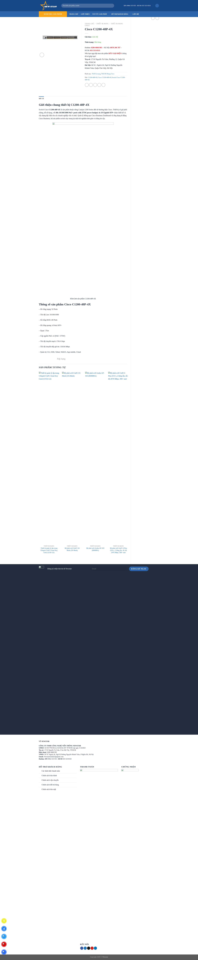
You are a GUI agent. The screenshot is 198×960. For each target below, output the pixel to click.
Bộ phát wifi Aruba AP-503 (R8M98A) (95, 549)
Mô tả (41, 98)
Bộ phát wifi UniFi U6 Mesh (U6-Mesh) (72, 549)
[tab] (41, 98)
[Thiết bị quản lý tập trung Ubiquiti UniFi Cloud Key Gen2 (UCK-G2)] (49, 458)
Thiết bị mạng (102, 23)
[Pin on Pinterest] (99, 85)
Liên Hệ (136, 14)
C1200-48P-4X (92, 77)
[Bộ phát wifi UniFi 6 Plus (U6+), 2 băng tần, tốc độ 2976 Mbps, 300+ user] (118, 458)
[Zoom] (42, 55)
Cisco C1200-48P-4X (104, 77)
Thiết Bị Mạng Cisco (107, 74)
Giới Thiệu (85, 14)
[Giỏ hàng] (157, 6)
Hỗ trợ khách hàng (119, 14)
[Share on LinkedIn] (103, 85)
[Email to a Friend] (95, 85)
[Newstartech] (48, 5)
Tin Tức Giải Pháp (99, 14)
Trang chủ (89, 23)
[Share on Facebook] (87, 85)
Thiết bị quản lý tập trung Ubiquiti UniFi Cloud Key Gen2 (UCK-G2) (49, 550)
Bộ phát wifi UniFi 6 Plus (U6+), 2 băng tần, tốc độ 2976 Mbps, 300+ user (118, 550)
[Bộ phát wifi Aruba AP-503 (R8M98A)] (95, 458)
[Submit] (112, 6)
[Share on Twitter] (91, 85)
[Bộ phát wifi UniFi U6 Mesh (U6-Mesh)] (72, 458)
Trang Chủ (73, 14)
